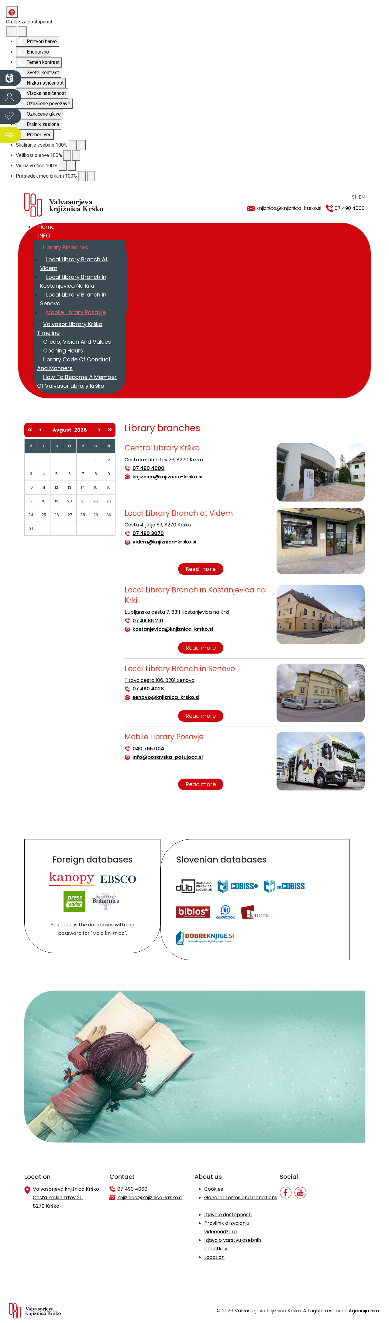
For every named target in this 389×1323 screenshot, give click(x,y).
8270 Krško (46, 1206)
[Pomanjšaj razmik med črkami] (82, 176)
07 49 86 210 (148, 620)
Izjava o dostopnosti (228, 1214)
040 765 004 (148, 748)
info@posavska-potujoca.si (168, 757)
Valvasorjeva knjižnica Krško (66, 1189)
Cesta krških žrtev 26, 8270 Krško (164, 459)
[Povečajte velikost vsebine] (82, 145)
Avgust (63, 429)
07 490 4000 (350, 208)
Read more (201, 569)
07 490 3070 (148, 533)
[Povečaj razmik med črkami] (91, 176)
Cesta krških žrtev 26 (58, 1197)
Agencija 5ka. (364, 1310)
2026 (80, 429)
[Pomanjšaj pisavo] (67, 155)
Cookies (213, 1189)
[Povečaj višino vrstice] (72, 166)
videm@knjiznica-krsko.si (164, 541)
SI (354, 196)
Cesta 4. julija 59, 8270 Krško (158, 524)
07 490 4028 (148, 688)
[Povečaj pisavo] (76, 155)
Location (214, 1257)
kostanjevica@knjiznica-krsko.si (173, 629)
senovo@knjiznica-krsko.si (166, 697)
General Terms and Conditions (240, 1197)
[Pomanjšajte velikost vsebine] (73, 145)
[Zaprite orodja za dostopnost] (22, 31)
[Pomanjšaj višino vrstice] (63, 166)
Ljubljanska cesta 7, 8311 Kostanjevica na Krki (177, 612)
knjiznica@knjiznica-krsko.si (288, 208)
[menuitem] (46, 227)
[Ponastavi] (11, 31)
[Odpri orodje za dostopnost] (12, 12)
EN (362, 196)
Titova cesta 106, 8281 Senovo (159, 680)
